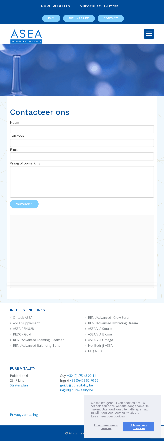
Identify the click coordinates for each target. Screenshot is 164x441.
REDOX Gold (22, 334)
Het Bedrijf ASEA (100, 345)
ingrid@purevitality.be (76, 390)
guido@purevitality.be (76, 385)
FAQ (51, 18)
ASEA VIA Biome (100, 334)
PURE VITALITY (56, 6)
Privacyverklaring (24, 415)
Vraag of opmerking (25, 163)
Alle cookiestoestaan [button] (138, 426)
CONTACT (111, 18)
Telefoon (17, 136)
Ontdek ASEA (22, 317)
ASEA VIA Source (100, 329)
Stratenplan (19, 385)
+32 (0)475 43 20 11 (81, 375)
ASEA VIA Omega (100, 340)
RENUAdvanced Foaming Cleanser (38, 340)
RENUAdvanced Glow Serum (109, 317)
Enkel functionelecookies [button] (106, 426)
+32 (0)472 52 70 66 (84, 380)
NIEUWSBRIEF (79, 18)
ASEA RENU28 (23, 329)
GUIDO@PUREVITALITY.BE (99, 6)
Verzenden (24, 204)
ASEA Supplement (26, 323)
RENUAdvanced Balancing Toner (37, 345)
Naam (14, 122)
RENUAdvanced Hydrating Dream (113, 323)
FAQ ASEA (95, 351)
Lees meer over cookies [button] (108, 416)
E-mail (14, 149)
